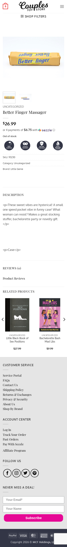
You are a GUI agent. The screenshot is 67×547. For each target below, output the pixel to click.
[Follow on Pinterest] (35, 473)
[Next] (58, 57)
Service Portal (12, 375)
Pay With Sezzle (13, 444)
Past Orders (10, 439)
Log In (7, 430)
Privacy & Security (15, 399)
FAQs (6, 380)
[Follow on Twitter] (25, 473)
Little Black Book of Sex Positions (17, 340)
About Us (9, 404)
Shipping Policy (13, 390)
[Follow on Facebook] (7, 473)
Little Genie (17, 168)
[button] (5, 6)
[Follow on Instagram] (16, 473)
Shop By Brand (13, 409)
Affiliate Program (14, 450)
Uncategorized (13, 106)
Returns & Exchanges (17, 395)
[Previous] (8, 57)
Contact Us (10, 385)
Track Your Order (14, 435)
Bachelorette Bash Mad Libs (49, 340)
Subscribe (33, 518)
